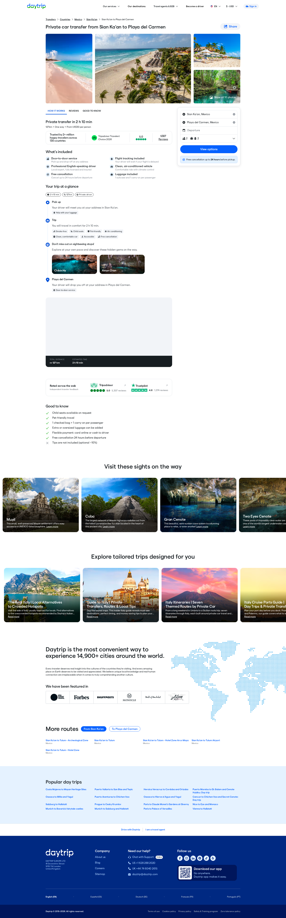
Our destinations (137, 6)
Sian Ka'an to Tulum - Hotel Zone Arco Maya (166, 740)
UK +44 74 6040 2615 (144, 868)
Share (233, 26)
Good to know (92, 110)
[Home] (36, 6)
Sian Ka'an (91, 19)
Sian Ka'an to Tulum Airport (206, 740)
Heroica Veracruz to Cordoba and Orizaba (166, 789)
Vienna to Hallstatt (202, 808)
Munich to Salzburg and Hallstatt (112, 808)
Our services (109, 6)
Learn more (52, 526)
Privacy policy (184, 911)
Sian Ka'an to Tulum (104, 740)
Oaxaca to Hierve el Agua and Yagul (162, 796)
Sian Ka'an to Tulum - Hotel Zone (62, 750)
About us (100, 857)
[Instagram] (186, 858)
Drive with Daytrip (130, 829)
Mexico (78, 19)
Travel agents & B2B (164, 6)
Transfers (51, 19)
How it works (56, 110)
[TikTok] (206, 858)
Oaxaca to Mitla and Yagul (59, 796)
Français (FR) (187, 897)
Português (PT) (233, 897)
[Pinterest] (199, 858)
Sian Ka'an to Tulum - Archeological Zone (67, 740)
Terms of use (154, 911)
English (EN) (51, 897)
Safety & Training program (206, 911)
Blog (97, 862)
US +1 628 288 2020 (143, 863)
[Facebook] (180, 858)
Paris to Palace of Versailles (158, 808)
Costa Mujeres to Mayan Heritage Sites (66, 789)
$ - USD (230, 6)
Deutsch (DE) (141, 897)
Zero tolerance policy (230, 911)
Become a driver (195, 6)
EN (215, 6)
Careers (99, 868)
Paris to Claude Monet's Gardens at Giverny (166, 804)
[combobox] (208, 114)
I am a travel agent (155, 829)
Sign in (253, 6)
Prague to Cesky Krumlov (108, 804)
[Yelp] (213, 858)
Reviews (74, 110)
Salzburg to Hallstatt (56, 804)
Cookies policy (169, 911)
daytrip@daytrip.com (145, 874)
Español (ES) (96, 897)
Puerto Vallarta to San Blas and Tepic (114, 789)
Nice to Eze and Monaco (205, 804)
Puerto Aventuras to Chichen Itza (112, 796)
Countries (65, 19)
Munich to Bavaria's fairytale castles (64, 808)
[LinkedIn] (193, 858)
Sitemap (100, 874)
